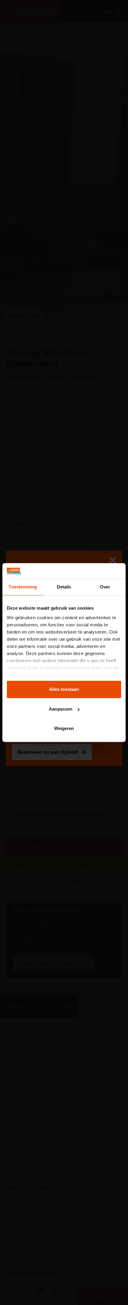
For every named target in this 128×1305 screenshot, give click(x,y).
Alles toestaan (64, 689)
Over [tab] (105, 586)
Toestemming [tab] (23, 586)
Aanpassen (60, 708)
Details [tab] (64, 586)
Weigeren (64, 728)
